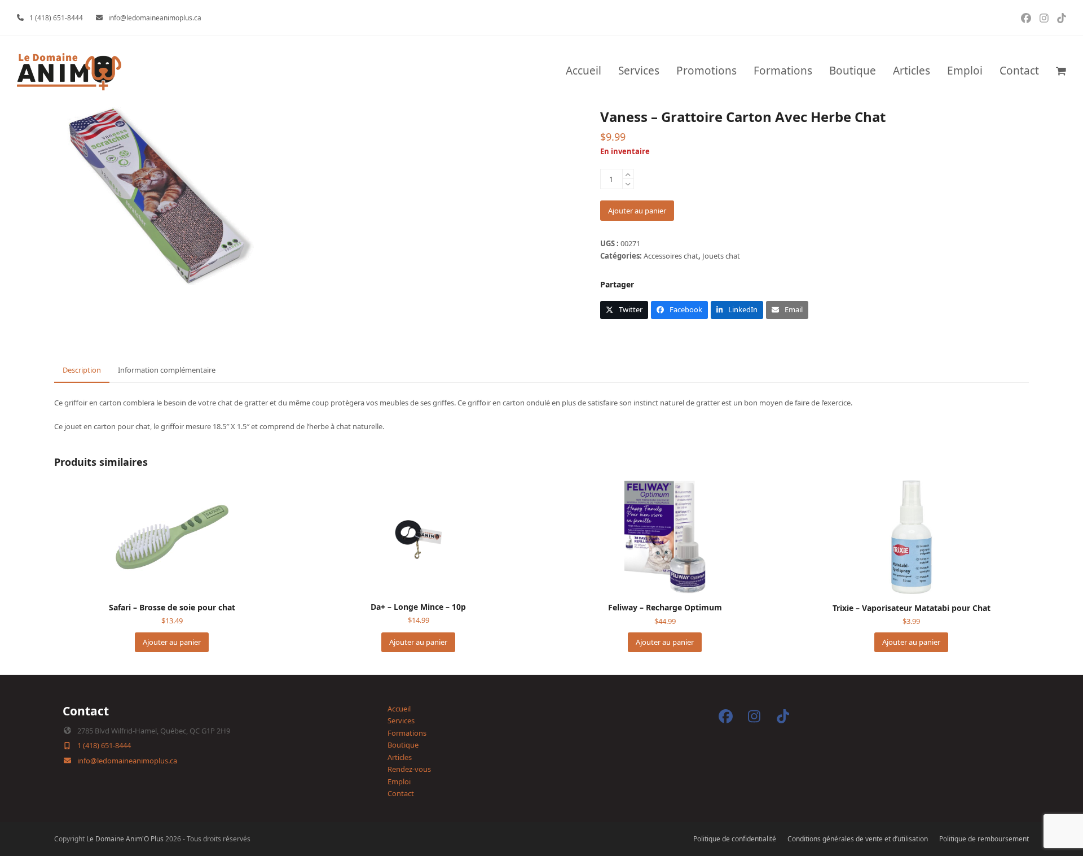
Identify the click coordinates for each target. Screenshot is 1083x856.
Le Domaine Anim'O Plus (125, 839)
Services (401, 720)
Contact (401, 793)
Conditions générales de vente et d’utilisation (857, 839)
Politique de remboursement (984, 839)
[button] (1061, 72)
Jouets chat (721, 256)
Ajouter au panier (637, 211)
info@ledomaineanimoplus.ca (154, 18)
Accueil (399, 709)
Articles (400, 757)
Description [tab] (82, 370)
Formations (407, 733)
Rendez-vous (409, 769)
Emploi (399, 781)
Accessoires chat (671, 256)
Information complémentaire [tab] (166, 370)
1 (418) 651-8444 (56, 18)
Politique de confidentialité (734, 839)
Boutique (403, 745)
